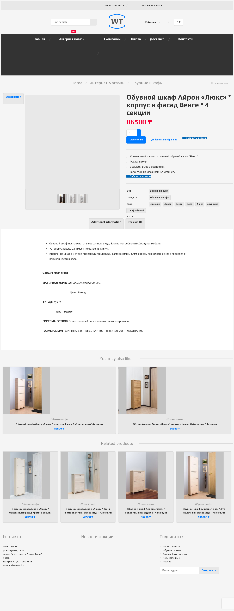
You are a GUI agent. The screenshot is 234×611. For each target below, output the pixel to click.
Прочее (167, 561)
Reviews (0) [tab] (135, 222)
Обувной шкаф (88, 504)
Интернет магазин (152, 5)
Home (76, 83)
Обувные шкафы (147, 83)
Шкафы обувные (171, 546)
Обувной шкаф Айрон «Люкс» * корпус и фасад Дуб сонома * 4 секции (175, 424)
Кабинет (150, 22)
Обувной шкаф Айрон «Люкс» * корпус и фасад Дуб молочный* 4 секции (59, 424)
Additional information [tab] (106, 222)
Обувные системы (172, 550)
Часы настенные (171, 558)
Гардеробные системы (175, 554)
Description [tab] (13, 96)
